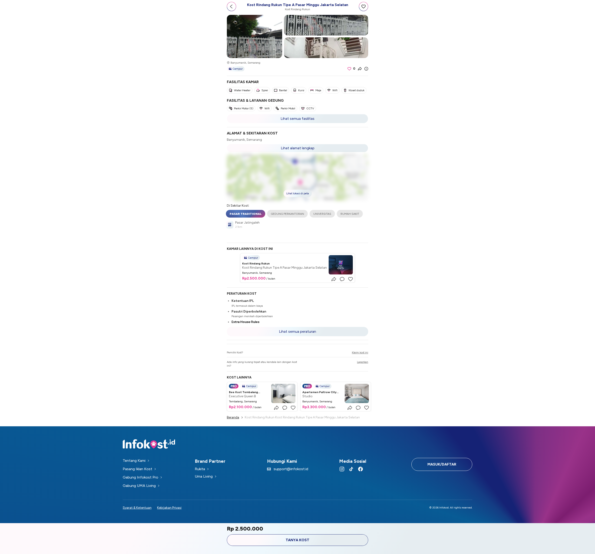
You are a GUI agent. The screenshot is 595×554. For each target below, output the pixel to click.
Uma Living (204, 476)
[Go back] (231, 6)
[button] (297, 177)
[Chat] (342, 279)
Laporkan (362, 362)
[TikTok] (351, 469)
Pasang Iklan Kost (137, 469)
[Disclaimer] (366, 68)
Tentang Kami (134, 460)
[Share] (360, 68)
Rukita (200, 469)
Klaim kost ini (360, 352)
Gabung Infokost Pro (140, 477)
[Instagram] (342, 469)
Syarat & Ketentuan (137, 508)
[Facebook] (360, 469)
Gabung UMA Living (139, 485)
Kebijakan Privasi (169, 508)
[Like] (350, 279)
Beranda (233, 417)
